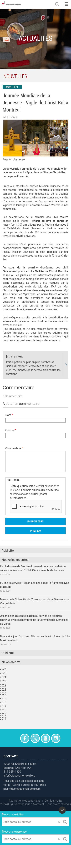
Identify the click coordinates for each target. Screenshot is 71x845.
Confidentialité (53, 800)
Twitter (35, 738)
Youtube (45, 738)
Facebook (24, 738)
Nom (8, 415)
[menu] (66, 4)
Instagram (55, 738)
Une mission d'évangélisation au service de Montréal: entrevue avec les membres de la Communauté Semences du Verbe (34, 619)
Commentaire (13, 448)
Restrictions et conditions (24, 800)
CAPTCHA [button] (13, 480)
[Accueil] (12, 4)
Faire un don (14, 738)
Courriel (9, 430)
